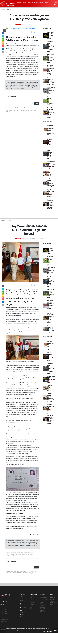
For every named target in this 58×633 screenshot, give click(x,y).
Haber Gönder (4, 621)
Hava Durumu (43, 597)
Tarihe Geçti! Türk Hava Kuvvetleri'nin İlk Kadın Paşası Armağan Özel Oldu (50, 130)
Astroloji (52, 604)
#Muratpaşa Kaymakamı (17, 552)
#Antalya (8, 552)
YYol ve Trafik (43, 599)
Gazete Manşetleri (42, 611)
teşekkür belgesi (15, 315)
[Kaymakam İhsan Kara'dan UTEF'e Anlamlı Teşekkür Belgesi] (20, 262)
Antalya (8, 426)
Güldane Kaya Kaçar (15, 313)
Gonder (36, 103)
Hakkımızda (3, 609)
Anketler (52, 599)
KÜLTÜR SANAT (32, 608)
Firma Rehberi (43, 608)
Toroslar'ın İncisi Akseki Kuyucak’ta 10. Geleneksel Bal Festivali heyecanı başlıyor (50, 112)
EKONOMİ (30, 3)
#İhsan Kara (27, 552)
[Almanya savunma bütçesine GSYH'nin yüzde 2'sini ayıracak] (20, 28)
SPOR (46, 3)
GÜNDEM (18, 3)
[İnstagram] (7, 601)
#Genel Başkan (29, 554)
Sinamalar (42, 605)
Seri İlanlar (42, 607)
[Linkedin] (12, 601)
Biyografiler (53, 601)
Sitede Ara (52, 597)
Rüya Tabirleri (53, 602)
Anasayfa (3, 9)
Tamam (50, 631)
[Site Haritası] (2, 604)
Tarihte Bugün (43, 603)
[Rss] (15, 601)
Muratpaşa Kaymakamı (12, 307)
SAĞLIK (41, 3)
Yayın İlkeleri (3, 611)
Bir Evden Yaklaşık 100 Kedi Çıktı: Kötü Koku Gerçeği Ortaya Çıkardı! (51, 81)
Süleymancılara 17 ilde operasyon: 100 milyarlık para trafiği (51, 165)
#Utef (32, 552)
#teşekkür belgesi (21, 555)
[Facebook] (1, 601)
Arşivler (24, 607)
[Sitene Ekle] (4, 604)
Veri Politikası (4, 613)
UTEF (37, 309)
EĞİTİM (36, 3)
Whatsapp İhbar (4, 619)
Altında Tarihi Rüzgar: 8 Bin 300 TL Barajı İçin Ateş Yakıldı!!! (50, 35)
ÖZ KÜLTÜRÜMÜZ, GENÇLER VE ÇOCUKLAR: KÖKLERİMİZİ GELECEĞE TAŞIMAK (51, 204)
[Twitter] (4, 601)
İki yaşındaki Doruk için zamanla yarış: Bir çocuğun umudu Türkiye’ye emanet (50, 70)
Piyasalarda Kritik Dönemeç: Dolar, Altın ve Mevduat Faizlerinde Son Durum (50, 46)
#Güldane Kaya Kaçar (11, 555)
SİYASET (24, 3)
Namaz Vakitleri (42, 601)
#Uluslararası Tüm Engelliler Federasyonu (15, 554)
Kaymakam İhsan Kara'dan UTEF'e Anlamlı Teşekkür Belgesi (50, 193)
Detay (43, 631)
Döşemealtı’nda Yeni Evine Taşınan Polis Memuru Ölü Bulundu (51, 90)
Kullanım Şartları (4, 618)
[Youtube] (9, 601)
